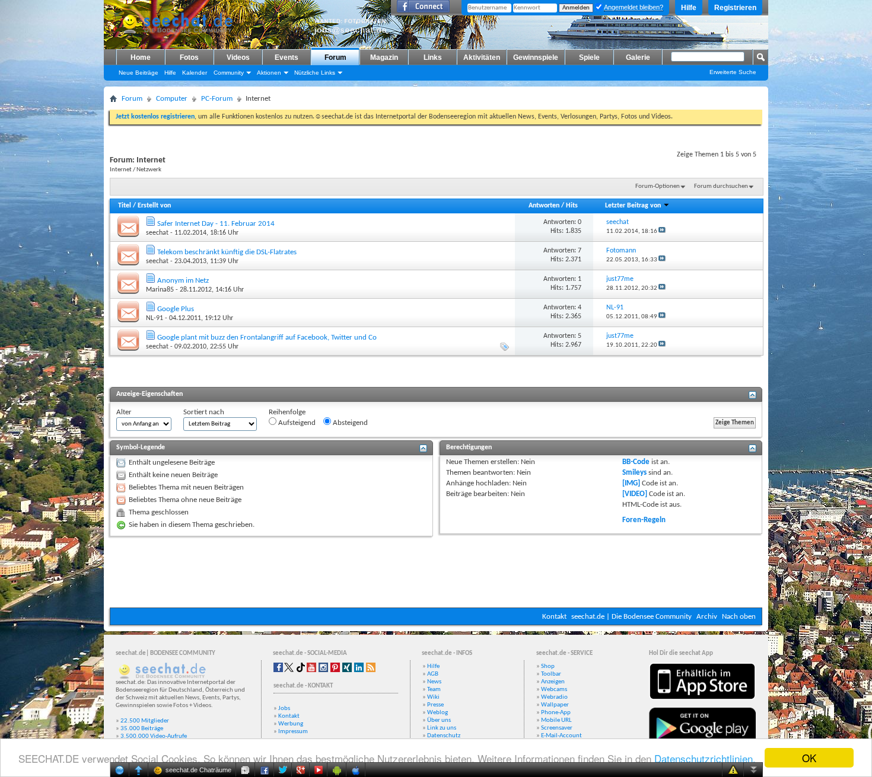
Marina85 (160, 289)
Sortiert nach (203, 412)
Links (433, 57)
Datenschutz (443, 736)
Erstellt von (154, 205)
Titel (124, 205)
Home (141, 57)
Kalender (194, 72)
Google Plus (175, 309)
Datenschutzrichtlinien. (705, 758)
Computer (171, 99)
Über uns (439, 720)
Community (229, 72)
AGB (432, 674)
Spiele (589, 57)
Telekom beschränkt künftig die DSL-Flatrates (227, 252)
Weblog (437, 712)
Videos (238, 57)
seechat (157, 232)
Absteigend (349, 423)
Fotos (189, 57)
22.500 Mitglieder (144, 721)
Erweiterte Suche (732, 72)
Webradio (554, 697)
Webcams (554, 689)
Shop (548, 666)
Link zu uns (441, 728)
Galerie (638, 57)
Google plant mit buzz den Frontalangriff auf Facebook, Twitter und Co (267, 337)
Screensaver (556, 728)
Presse (435, 705)
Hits (572, 205)
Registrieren (735, 8)
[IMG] (631, 483)
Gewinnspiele (535, 57)
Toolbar (551, 674)
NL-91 (154, 318)
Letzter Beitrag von (633, 205)
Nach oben (739, 617)
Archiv (706, 617)
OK (809, 757)
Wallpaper (555, 705)
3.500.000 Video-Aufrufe (153, 736)
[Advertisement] (436, 572)
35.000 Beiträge (141, 728)
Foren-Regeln (644, 520)
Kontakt (554, 617)
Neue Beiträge (138, 72)
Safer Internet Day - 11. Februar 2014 (216, 224)
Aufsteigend (296, 423)
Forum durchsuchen (721, 186)
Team (434, 689)
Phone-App (556, 712)
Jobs (284, 708)
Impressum (293, 731)
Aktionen (269, 72)
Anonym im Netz (183, 280)
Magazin (384, 57)
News (434, 682)
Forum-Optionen (657, 186)
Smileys (634, 473)
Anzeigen (553, 682)
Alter (124, 412)
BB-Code (636, 462)
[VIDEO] (634, 494)
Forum (335, 57)
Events (286, 57)
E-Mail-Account (561, 736)
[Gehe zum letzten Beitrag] (662, 231)
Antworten (544, 205)
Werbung (290, 724)
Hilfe (688, 8)
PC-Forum (217, 99)
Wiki (433, 697)
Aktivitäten (481, 57)
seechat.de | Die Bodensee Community (631, 617)
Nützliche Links (314, 72)
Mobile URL (556, 720)
